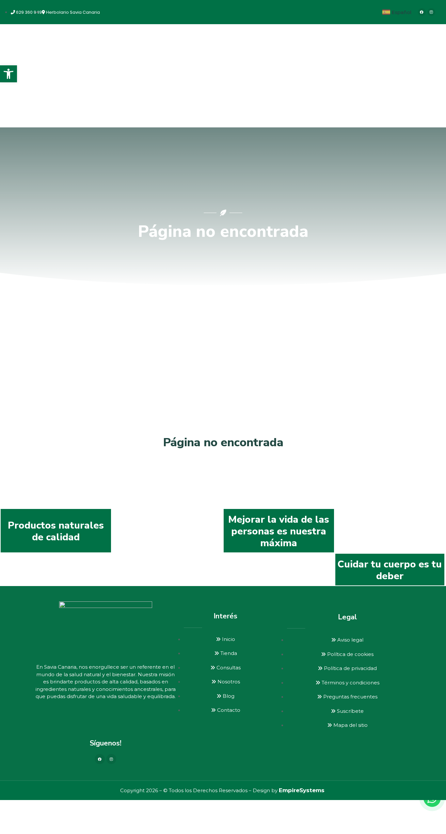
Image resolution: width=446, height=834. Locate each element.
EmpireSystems (302, 790)
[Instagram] (431, 12)
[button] (8, 73)
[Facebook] (422, 12)
